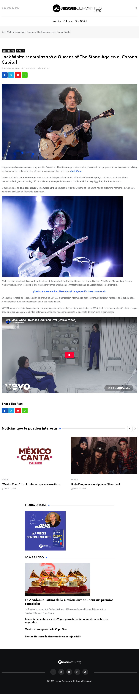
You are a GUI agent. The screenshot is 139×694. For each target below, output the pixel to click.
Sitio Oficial (81, 21)
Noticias (57, 21)
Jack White (76, 171)
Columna (67, 21)
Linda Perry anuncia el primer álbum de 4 (95, 484)
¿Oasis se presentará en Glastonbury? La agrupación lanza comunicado (69, 291)
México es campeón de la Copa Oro (46, 629)
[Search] (136, 8)
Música (5, 479)
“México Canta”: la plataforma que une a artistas (31, 484)
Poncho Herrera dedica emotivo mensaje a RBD (53, 637)
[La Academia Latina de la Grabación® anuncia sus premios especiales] (69, 579)
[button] (129, 428)
